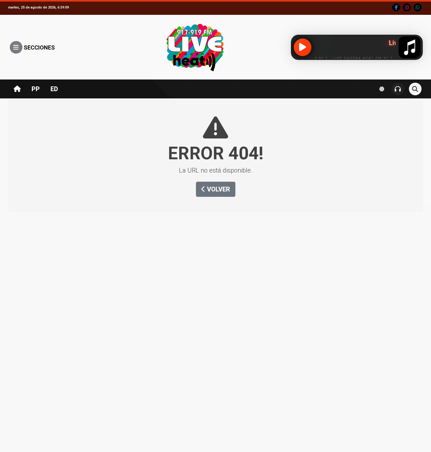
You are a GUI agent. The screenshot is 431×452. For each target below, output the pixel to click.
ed (54, 89)
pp (36, 89)
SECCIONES (38, 47)
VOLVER (217, 189)
